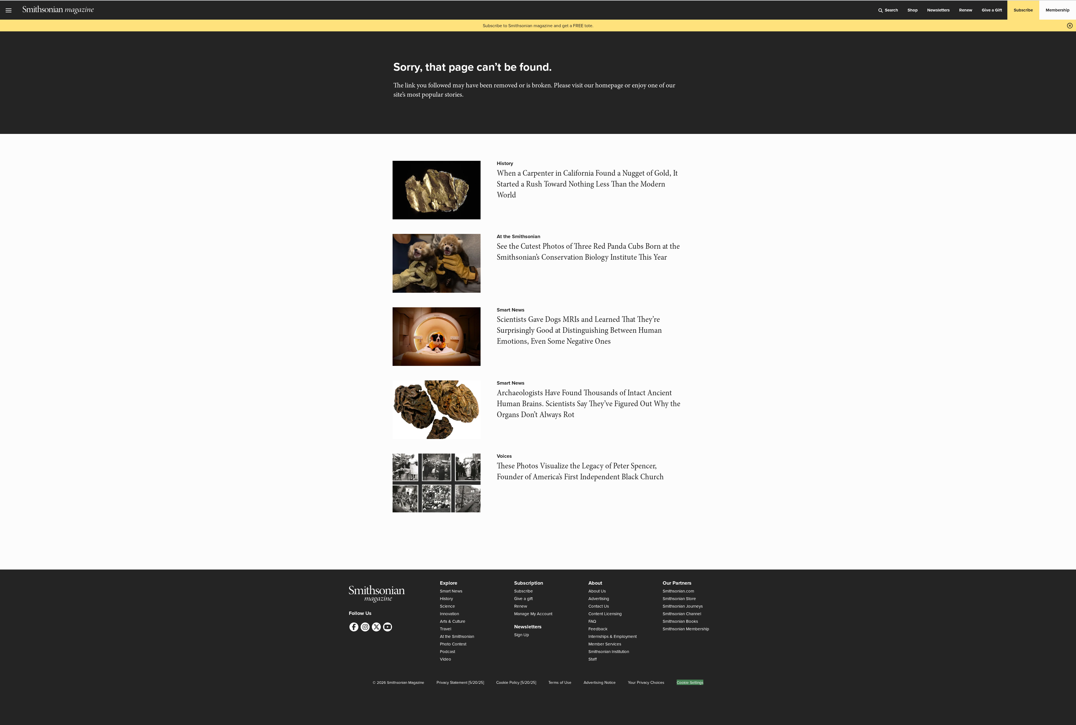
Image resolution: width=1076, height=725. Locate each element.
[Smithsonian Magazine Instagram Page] (365, 626)
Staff (592, 659)
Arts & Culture (452, 621)
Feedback (597, 629)
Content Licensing (605, 614)
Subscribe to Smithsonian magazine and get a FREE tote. (538, 25)
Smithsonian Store (679, 598)
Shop (913, 10)
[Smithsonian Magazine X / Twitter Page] (376, 626)
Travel (445, 629)
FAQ (592, 621)
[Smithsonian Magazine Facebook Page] (353, 626)
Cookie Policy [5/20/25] (516, 682)
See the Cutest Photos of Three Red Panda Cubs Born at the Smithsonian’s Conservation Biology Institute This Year (588, 252)
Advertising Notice (600, 682)
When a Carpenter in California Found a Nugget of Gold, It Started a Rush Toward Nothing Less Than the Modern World (587, 184)
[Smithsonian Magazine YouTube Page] (387, 626)
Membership (1058, 10)
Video (445, 659)
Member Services (604, 644)
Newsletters (938, 10)
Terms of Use (559, 682)
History (505, 163)
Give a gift (523, 598)
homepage (609, 85)
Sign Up (521, 635)
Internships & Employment (612, 636)
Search (891, 10)
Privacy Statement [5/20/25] (460, 682)
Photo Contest (453, 644)
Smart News (511, 309)
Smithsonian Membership (686, 629)
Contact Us (598, 606)
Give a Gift (992, 10)
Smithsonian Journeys (683, 606)
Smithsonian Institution (608, 651)
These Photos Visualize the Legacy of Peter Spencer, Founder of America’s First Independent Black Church (580, 471)
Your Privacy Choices (646, 682)
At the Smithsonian (518, 236)
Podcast (447, 651)
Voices (504, 456)
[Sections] (11, 10)
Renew (965, 10)
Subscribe (1023, 10)
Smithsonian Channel (682, 614)
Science (447, 606)
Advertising (598, 598)
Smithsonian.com (678, 591)
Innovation (449, 614)
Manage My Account (533, 614)
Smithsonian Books (680, 621)
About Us (597, 591)
